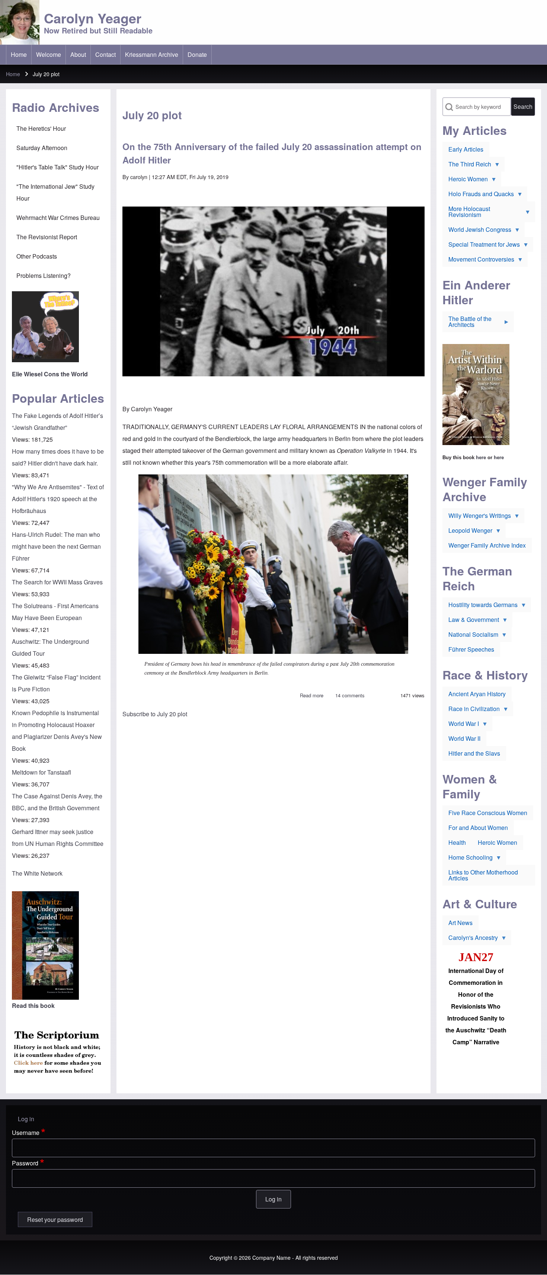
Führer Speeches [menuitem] (471, 649)
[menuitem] (18, 54)
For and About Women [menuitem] (478, 827)
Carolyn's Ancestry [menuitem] (470, 939)
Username (25, 1132)
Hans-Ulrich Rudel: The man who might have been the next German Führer (56, 546)
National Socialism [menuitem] (470, 636)
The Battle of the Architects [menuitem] (467, 323)
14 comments (350, 695)
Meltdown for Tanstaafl (41, 772)
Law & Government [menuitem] (470, 621)
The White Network (37, 873)
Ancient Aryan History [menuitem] (477, 694)
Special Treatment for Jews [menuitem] (481, 246)
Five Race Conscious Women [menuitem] (487, 812)
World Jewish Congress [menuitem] (476, 231)
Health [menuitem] (457, 842)
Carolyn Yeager (92, 18)
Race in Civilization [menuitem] (471, 710)
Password (25, 1163)
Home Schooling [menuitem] (467, 859)
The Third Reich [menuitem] (466, 166)
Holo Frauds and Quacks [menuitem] (478, 195)
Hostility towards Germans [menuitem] (480, 606)
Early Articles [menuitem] (465, 149)
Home (13, 74)
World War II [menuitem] (464, 738)
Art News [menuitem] (460, 922)
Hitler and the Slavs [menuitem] (474, 753)
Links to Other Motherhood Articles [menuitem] (483, 875)
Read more (311, 695)
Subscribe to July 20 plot (154, 714)
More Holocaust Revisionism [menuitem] (466, 213)
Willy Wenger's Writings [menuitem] (476, 517)
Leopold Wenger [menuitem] (467, 532)
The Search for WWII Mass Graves (57, 582)
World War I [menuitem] (460, 725)
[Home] (19, 22)
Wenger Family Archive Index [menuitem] (487, 545)
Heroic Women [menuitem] (465, 180)
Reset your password (55, 1219)
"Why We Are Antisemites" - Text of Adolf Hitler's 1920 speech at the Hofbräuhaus (58, 499)
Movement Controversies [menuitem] (478, 261)
